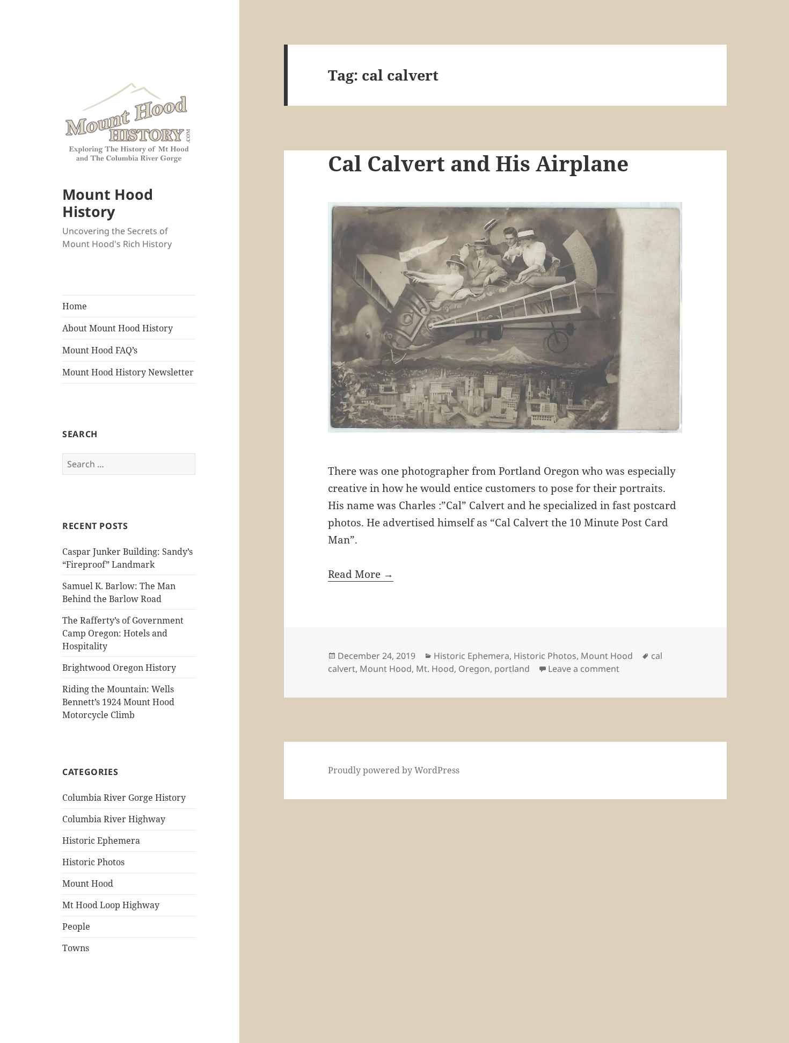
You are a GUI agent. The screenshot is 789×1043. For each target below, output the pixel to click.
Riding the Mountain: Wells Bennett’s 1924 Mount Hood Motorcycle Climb (118, 702)
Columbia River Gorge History (124, 797)
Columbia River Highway (113, 819)
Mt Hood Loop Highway (110, 905)
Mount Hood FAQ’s (99, 350)
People (76, 926)
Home (74, 306)
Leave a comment (583, 669)
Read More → (360, 574)
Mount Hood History (107, 202)
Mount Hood (87, 883)
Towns (75, 948)
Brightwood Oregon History (119, 667)
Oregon (474, 669)
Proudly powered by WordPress (393, 770)
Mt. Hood (435, 669)
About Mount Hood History (117, 328)
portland (512, 669)
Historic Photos (93, 862)
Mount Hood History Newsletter (128, 372)
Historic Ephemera (101, 840)
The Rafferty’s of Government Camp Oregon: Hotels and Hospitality (123, 633)
